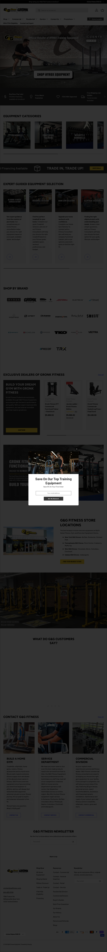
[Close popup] (77, 449)
